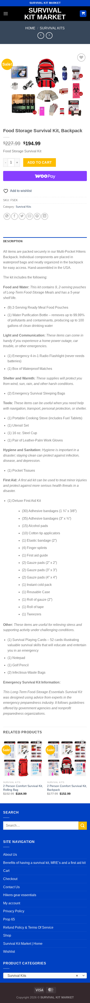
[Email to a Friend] (29, 216)
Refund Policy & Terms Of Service (28, 927)
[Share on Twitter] (22, 216)
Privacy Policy (13, 911)
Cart (6, 870)
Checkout (10, 879)
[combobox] (45, 975)
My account (11, 903)
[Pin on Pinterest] (37, 216)
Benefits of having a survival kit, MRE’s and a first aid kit (44, 863)
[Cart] (83, 13)
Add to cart (39, 162)
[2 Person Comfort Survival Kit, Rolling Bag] (23, 759)
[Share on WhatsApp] (7, 216)
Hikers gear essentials (19, 895)
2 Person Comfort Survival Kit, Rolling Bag (23, 787)
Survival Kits (52, 28)
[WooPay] (45, 176)
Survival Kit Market (45, 13)
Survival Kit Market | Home (22, 943)
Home (30, 28)
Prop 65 (9, 919)
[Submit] (82, 826)
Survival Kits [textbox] (43, 975)
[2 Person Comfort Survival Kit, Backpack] (67, 759)
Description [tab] (12, 241)
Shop (7, 935)
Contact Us (11, 887)
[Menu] (5, 13)
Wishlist (9, 951)
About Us (10, 854)
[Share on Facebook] (14, 216)
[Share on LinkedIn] (44, 216)
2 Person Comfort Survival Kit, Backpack (67, 787)
